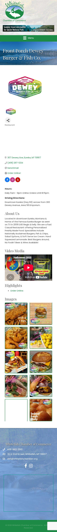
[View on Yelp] (17, 181)
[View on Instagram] (12, 181)
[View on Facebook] (7, 181)
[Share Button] (8, 120)
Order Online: (17, 290)
